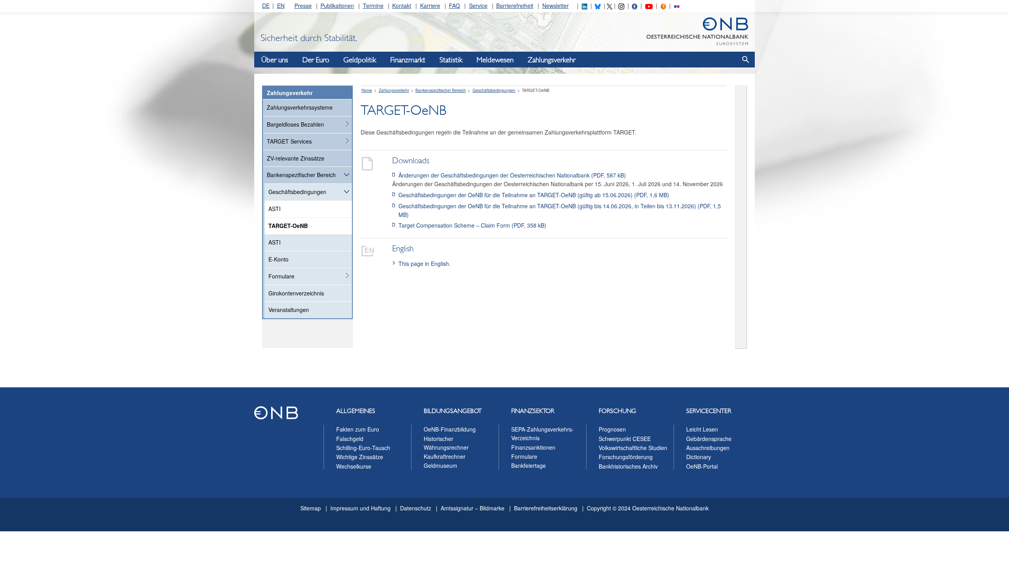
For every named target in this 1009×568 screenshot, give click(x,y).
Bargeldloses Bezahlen (295, 124)
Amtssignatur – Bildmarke (472, 508)
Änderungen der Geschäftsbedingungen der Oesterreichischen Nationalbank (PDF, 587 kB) (512, 175)
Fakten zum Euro (357, 429)
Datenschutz (415, 508)
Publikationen (337, 5)
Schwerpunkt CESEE (625, 439)
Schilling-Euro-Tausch (363, 448)
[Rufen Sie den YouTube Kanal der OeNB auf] (649, 5)
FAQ (454, 5)
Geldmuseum (440, 465)
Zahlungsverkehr (551, 60)
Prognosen (612, 429)
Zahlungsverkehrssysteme (300, 107)
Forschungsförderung (626, 457)
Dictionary (698, 457)
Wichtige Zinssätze (359, 457)
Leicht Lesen (702, 429)
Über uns (274, 60)
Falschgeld (349, 439)
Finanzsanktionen (533, 447)
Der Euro (315, 60)
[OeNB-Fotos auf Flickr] (676, 5)
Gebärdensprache (709, 439)
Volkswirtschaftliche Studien (633, 448)
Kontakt (401, 5)
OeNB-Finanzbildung (450, 429)
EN (281, 5)
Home (366, 90)
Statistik (450, 60)
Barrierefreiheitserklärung (545, 508)
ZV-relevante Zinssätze (295, 158)
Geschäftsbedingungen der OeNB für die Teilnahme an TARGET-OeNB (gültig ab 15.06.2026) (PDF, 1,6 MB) (533, 195)
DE (266, 5)
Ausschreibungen (708, 448)
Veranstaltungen (288, 310)
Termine (373, 5)
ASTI (274, 209)
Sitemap (310, 508)
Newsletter (555, 5)
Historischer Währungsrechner (446, 443)
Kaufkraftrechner (444, 456)
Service (478, 5)
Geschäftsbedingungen (297, 192)
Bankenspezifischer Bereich (301, 175)
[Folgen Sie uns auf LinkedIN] (584, 5)
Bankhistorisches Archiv (628, 466)
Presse (303, 5)
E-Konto (278, 259)
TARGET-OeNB (288, 226)
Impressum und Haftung (360, 508)
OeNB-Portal (702, 466)
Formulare (281, 276)
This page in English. (424, 263)
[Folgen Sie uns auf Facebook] (634, 5)
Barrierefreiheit (514, 5)
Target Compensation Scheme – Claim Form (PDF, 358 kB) (472, 225)
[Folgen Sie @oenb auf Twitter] (609, 5)
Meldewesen (495, 60)
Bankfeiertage (528, 465)
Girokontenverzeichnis (296, 293)
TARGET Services (289, 141)
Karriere (430, 5)
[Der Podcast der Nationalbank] (663, 5)
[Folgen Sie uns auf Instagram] (621, 5)
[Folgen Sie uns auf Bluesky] (597, 5)
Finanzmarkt (407, 60)
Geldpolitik (359, 60)
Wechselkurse (353, 466)
